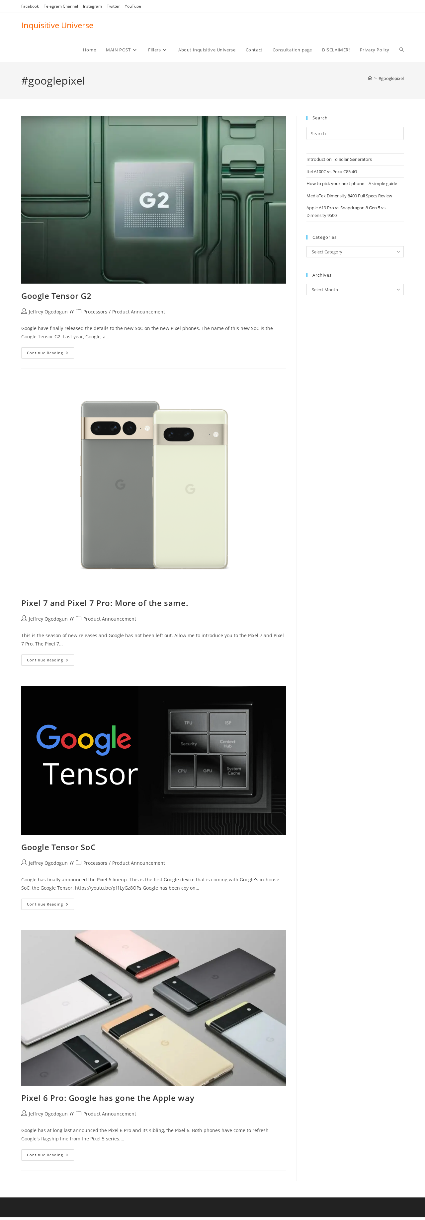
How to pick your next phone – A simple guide (351, 183)
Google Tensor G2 (56, 295)
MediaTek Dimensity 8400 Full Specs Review (349, 196)
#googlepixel (391, 78)
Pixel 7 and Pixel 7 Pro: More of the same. (104, 602)
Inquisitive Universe (57, 25)
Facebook (30, 6)
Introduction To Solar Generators (339, 159)
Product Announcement (138, 311)
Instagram (92, 6)
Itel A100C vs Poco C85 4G (331, 171)
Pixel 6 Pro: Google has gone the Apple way (107, 1097)
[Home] (370, 78)
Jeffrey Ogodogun (48, 311)
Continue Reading (50, 354)
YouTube (133, 6)
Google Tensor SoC (58, 847)
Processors (95, 311)
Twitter (113, 6)
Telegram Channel (61, 6)
